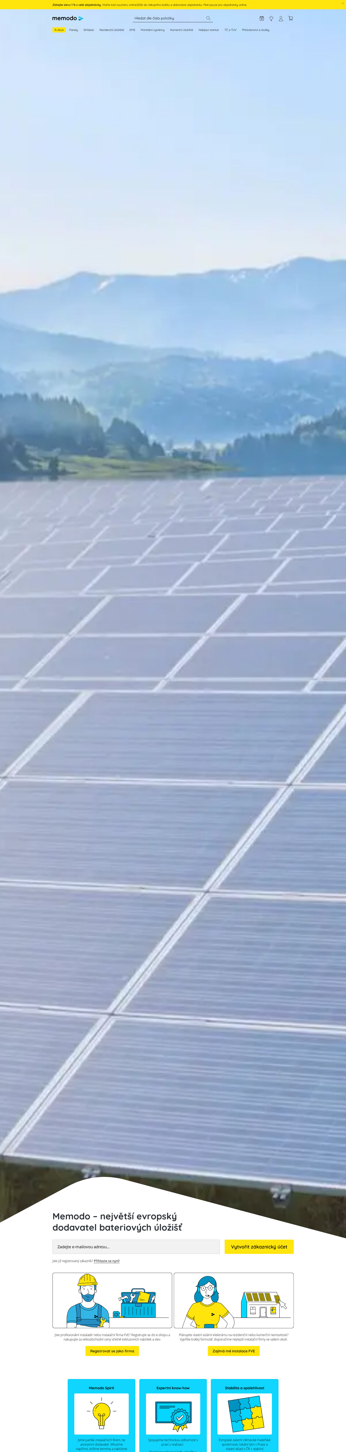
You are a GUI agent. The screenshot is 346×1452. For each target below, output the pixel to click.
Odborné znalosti (271, 18)
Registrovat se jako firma (112, 1351)
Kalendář (261, 18)
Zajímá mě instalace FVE (234, 1351)
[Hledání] (208, 18)
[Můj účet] (281, 20)
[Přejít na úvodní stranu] (67, 18)
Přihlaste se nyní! (107, 1261)
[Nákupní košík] (290, 18)
